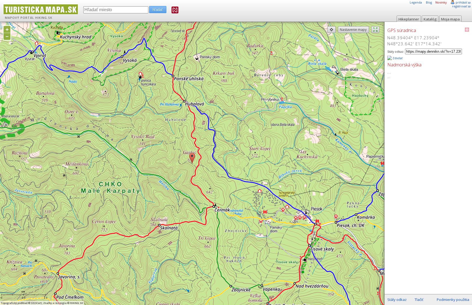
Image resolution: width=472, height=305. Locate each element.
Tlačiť (419, 299)
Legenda (416, 2)
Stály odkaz (397, 299)
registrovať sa (461, 6)
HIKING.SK (43, 18)
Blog (429, 2)
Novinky (441, 2)
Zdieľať (397, 58)
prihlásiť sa (463, 2)
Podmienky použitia (453, 299)
